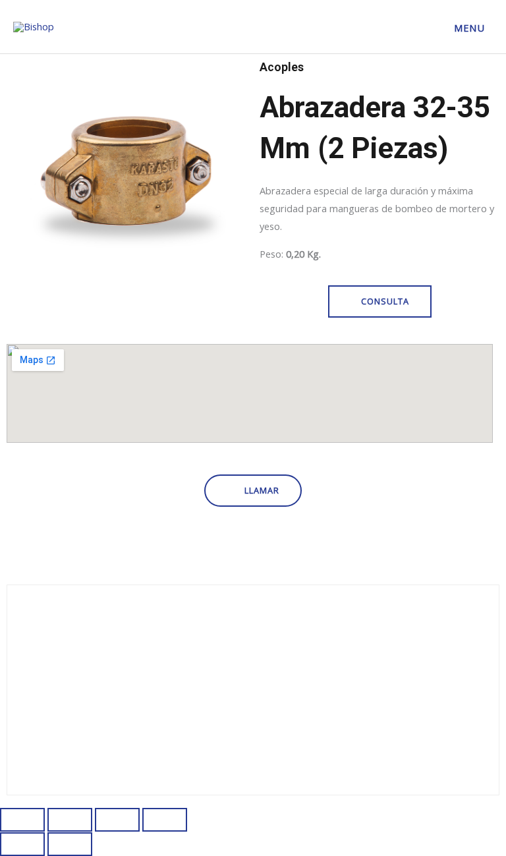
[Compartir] (117, 820)
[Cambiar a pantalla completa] (69, 820)
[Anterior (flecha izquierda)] (22, 844)
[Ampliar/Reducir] (22, 820)
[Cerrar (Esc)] (164, 820)
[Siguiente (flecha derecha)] (69, 844)
